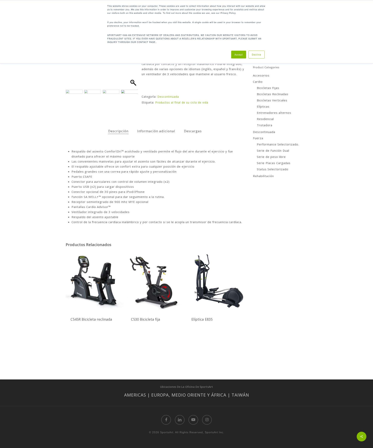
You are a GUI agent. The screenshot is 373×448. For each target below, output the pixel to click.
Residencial (265, 119)
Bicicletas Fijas (268, 88)
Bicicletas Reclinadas (272, 94)
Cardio (258, 82)
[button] (133, 64)
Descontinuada (168, 96)
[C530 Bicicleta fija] (155, 281)
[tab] (118, 131)
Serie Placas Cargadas (273, 163)
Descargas (193, 131)
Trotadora (264, 125)
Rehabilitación (263, 176)
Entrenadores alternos (274, 113)
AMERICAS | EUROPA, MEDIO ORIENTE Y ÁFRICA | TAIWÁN (186, 395)
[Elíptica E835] (215, 281)
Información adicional (156, 131)
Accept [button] (238, 54)
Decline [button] (256, 54)
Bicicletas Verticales (272, 100)
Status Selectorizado (272, 169)
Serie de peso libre (271, 157)
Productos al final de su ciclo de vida (181, 102)
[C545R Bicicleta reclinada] (95, 281)
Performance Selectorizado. (278, 144)
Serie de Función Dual (273, 150)
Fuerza (258, 138)
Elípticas (263, 106)
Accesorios (261, 75)
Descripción (118, 131)
